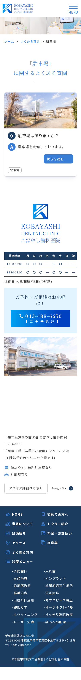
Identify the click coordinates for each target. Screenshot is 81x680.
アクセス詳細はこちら (26, 488)
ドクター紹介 (57, 523)
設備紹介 (19, 533)
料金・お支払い (59, 533)
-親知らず (19, 607)
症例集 (52, 542)
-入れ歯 (50, 571)
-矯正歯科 (51, 593)
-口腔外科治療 (23, 600)
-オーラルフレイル (58, 607)
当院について (22, 523)
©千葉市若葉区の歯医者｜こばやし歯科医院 (40, 659)
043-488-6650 (43, 316)
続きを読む (55, 159)
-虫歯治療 (19, 578)
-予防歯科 (19, 571)
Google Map (59, 488)
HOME (17, 514)
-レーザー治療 (23, 622)
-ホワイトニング (25, 614)
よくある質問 (22, 552)
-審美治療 (19, 593)
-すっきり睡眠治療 (58, 614)
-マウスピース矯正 (58, 600)
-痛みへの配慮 (55, 622)
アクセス (19, 542)
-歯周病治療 (21, 585)
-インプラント (55, 578)
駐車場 (14, 170)
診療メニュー (22, 561)
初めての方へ (57, 514)
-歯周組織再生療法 (58, 585)
